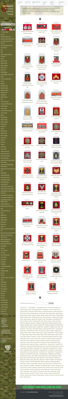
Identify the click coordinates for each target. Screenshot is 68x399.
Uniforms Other (4, 309)
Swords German (4, 286)
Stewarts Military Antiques (33, 392)
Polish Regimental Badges (6, 266)
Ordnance (2, 248)
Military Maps (3, 246)
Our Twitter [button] (43, 387)
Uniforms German (4, 304)
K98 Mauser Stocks (52, 354)
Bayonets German (4, 63)
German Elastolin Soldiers (37, 329)
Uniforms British (4, 300)
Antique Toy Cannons (24, 311)
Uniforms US (3, 311)
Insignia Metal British (5, 175)
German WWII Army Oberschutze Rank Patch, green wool (56, 276)
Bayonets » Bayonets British (46, 315)
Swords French (3, 284)
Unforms (41, 373)
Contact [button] (20, 2)
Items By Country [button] (37, 2)
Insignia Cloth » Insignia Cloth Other (53, 340)
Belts (44, 319)
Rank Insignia (58, 365)
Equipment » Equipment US (50, 325)
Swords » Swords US (33, 371)
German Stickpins (4, 106)
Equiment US (22, 323)
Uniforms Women (4, 314)
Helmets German (4, 133)
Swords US (3, 293)
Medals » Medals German (53, 356)
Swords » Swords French (35, 369)
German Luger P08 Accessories (6, 104)
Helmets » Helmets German (38, 334)
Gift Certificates (4, 113)
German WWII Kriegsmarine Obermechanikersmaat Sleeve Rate (56, 211)
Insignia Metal (3, 173)
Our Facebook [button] (49, 387)
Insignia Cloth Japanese (5, 156)
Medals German (4, 217)
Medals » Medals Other (31, 357)
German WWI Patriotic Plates (6, 110)
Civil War (30, 321)
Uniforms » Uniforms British (54, 373)
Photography (3, 262)
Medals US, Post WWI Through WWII (8, 233)
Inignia (60, 336)
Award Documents (59, 313)
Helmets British (4, 131)
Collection (45, 321)
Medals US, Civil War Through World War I (8, 230)
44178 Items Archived (7, 333)
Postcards (2, 268)
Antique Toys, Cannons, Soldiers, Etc (7, 39)
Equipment (3, 83)
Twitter (4, 341)
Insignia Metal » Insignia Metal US (55, 350)
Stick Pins (3, 275)
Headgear (2, 115)
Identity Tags (3, 147)
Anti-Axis (3, 34)
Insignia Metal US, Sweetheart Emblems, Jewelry (6, 200)
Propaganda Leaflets (4, 271)
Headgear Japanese (4, 122)
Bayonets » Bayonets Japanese (25, 317)
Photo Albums (3, 259)
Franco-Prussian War (5, 101)
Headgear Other (4, 124)
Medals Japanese (4, 220)
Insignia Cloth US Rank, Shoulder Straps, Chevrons (7, 165)
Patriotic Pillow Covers (5, 255)
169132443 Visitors (6, 330)
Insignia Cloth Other (5, 158)
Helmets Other (3, 138)
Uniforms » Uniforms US (49, 375)
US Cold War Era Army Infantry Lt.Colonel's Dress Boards (27, 129)
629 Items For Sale (6, 331)
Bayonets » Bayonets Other (37, 317)
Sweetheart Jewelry (41, 367)
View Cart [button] (25, 387)
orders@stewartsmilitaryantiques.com (56, 396)
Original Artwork (4, 250)
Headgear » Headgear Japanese (37, 332)
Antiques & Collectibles (47, 311)
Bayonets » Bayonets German (57, 315)
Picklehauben (37, 365)
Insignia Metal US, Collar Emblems (7, 189)
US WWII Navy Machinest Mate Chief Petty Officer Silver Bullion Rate (56, 49)
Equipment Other (4, 92)
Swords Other (3, 291)
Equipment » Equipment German (55, 323)
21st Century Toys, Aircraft (42, 307)
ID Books (2, 144)
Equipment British (4, 86)
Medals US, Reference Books (6, 243)
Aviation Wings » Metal (50, 313)
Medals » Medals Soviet (41, 357)
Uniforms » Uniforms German (25, 375)
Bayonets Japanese (4, 65)
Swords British (3, 282)
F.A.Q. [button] (54, 387)
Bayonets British (4, 61)
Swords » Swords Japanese (56, 369)
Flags (2, 99)
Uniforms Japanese (4, 307)
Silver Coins (25, 367)
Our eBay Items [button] (38, 387)
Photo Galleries (52, 3)
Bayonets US (3, 70)
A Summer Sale (45, 309)
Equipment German (4, 88)
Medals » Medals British (43, 356)
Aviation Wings (4, 47)
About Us (4, 318)
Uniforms (2, 298)
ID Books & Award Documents (47, 336)
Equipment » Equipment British (43, 323)
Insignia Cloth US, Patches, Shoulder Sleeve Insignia (8, 161)
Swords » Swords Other (24, 371)
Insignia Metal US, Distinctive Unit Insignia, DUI (7, 192)
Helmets (2, 128)
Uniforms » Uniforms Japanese (38, 375)
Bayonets (2, 58)
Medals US (3, 226)
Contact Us (5, 320)
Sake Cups (2, 273)
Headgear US (3, 126)
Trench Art (3, 295)
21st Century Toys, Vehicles (37, 309)
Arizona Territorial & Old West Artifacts (6, 42)
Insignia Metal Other (5, 182)
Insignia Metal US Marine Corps (7, 186)
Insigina (28, 338)
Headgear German (4, 119)
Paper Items (3, 252)
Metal (2, 52)
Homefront (3, 142)
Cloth (2, 50)
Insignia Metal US (4, 184)
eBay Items (5, 325)
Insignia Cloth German (5, 153)
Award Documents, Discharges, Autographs (6, 55)
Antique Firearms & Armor (6, 36)
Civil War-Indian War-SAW (6, 79)
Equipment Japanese (4, 90)
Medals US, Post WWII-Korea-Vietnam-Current (6, 236)
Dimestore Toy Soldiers (56, 321)
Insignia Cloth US (51, 344)
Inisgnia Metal (23, 338)
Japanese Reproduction (5, 204)
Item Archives (5, 326)
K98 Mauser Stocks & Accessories (7, 206)
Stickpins (30, 367)
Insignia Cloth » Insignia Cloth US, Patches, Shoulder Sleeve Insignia (47, 342)
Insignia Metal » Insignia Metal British (34, 348)
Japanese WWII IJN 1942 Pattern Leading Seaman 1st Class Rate (42, 177)
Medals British (3, 215)
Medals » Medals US (50, 357)
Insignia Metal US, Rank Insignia (7, 197)
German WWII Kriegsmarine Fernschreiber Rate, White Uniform (41, 84)
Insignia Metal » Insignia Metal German (50, 348)
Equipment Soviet (4, 97)
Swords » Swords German (45, 369)
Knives (2, 208)
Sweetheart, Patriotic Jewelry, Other (7, 277)
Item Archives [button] (59, 387)
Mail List (4, 322)
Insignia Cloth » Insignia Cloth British (48, 338)
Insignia (32, 338)
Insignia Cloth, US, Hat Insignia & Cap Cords (8, 169)
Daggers (2, 81)
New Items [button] (28, 2)
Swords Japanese (4, 289)
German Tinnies (4, 108)
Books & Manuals (4, 72)
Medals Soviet (3, 224)
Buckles (2, 76)
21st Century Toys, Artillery (53, 307)
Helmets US (3, 140)
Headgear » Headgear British (55, 330)
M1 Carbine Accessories (5, 211)
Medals (2, 213)
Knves (33, 356)
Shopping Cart (61, 3)
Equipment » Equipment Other (39, 325)
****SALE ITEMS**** (5, 32)
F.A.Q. (4, 323)
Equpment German (53, 327)
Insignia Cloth (3, 149)
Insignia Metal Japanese (5, 180)
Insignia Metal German (5, 177)
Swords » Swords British (25, 369)
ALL (25, 307)
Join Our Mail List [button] (31, 387)
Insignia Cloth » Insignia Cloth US (26, 342)
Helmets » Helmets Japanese (49, 334)
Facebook (4, 340)
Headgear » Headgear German (25, 332)
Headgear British (4, 117)
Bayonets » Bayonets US (47, 317)
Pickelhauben (3, 264)
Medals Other (3, 222)
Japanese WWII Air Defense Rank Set (27, 207)
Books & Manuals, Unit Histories (7, 74)
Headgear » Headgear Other (49, 332)
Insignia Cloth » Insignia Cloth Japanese (37, 340)
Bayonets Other (3, 67)
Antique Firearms (56, 309)
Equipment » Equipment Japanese (26, 325)
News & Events (45, 3)
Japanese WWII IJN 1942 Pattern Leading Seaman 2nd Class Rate (27, 276)
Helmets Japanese (4, 135)
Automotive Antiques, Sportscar (7, 45)
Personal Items (3, 257)
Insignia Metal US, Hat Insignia (7, 195)
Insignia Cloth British (5, 151)
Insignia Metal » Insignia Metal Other (40, 350)
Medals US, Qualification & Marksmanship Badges (6, 240)
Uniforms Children (4, 302)
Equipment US (3, 95)
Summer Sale (34, 367)
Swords (2, 280)
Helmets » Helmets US (27, 336)
